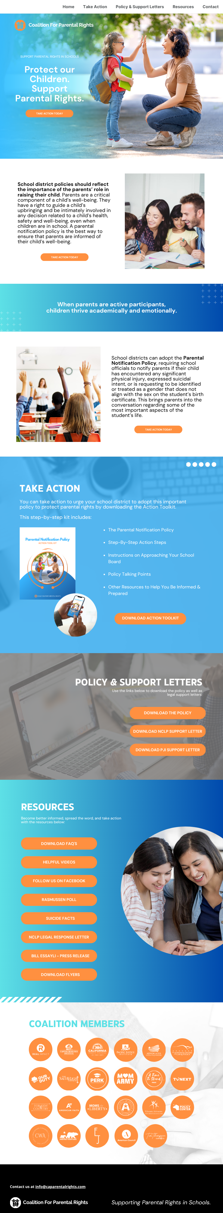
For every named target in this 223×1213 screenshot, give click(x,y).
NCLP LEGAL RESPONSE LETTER (59, 937)
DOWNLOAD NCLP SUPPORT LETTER (167, 731)
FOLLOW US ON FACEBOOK (59, 881)
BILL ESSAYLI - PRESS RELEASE (60, 956)
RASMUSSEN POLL (59, 899)
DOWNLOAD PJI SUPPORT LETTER (168, 750)
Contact (211, 6)
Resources (183, 6)
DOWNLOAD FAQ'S (59, 843)
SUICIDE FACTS (60, 918)
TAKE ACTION (44, 113)
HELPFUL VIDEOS (59, 862)
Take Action (95, 6)
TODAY (58, 113)
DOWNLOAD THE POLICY (167, 713)
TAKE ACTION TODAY (64, 257)
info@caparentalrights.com (60, 1186)
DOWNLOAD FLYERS (60, 974)
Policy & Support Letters (140, 6)
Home (68, 6)
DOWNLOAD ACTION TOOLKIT (150, 618)
